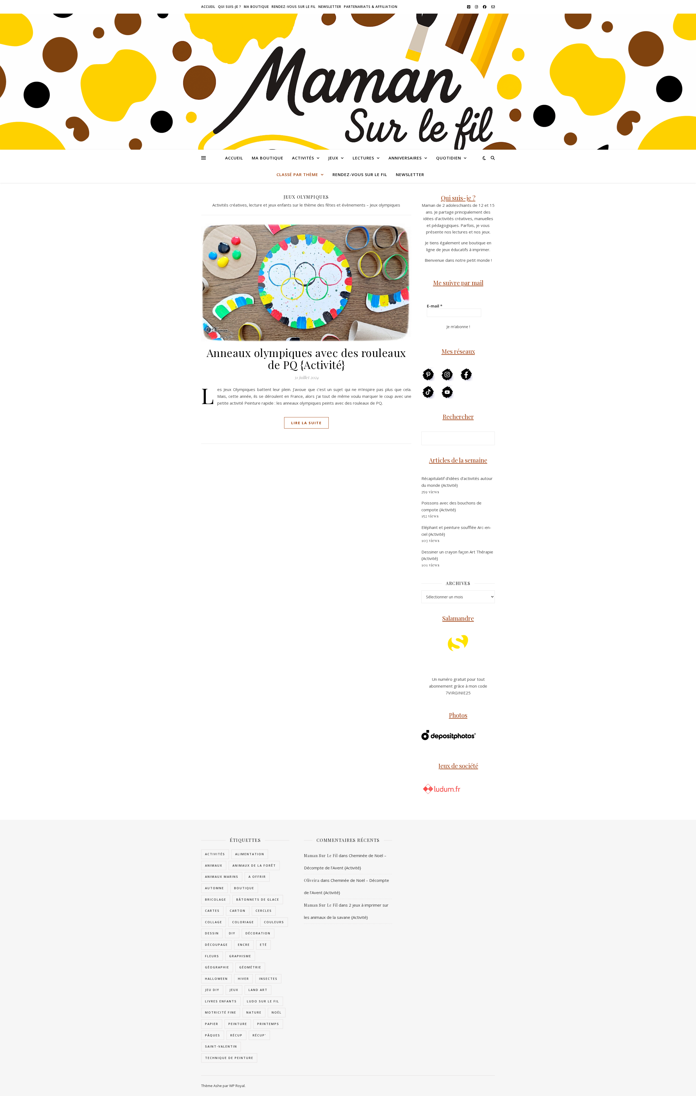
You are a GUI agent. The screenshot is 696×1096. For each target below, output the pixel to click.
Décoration (258, 933)
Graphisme (240, 956)
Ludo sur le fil (263, 1001)
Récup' (259, 1035)
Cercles (264, 911)
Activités (303, 158)
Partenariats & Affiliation (370, 6)
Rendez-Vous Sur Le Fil (294, 6)
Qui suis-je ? (229, 6)
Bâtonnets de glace (257, 899)
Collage (213, 922)
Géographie (217, 967)
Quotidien (448, 158)
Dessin (212, 933)
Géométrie (250, 967)
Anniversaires (405, 158)
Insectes (268, 979)
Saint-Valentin (221, 1046)
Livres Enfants (221, 1001)
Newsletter (329, 6)
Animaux (213, 865)
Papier (211, 1024)
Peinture (237, 1024)
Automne (214, 888)
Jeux (333, 158)
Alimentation (249, 854)
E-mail (434, 306)
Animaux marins (221, 877)
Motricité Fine (220, 1012)
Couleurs (274, 922)
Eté (263, 945)
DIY (232, 933)
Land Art (258, 990)
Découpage (216, 945)
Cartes (212, 911)
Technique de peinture (229, 1058)
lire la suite (306, 422)
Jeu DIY (212, 990)
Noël (277, 1012)
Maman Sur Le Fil (321, 855)
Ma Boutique (256, 6)
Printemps (268, 1024)
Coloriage (243, 922)
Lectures (363, 158)
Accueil (208, 6)
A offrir (257, 877)
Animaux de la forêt (254, 865)
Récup (236, 1035)
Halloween (216, 979)
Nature (254, 1012)
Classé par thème (297, 174)
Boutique (244, 888)
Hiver (243, 979)
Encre (244, 945)
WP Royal (237, 1085)
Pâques (212, 1035)
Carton (238, 911)
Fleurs (212, 956)
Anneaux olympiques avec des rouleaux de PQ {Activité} (306, 358)
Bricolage (215, 899)
